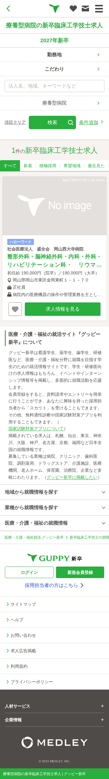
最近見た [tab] (96, 165)
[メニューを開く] (99, 9)
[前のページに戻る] (8, 8)
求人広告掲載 (23, 650)
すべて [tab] (10, 165)
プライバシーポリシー (32, 681)
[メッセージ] (85, 8)
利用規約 (19, 666)
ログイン (29, 572)
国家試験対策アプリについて (36, 428)
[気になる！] (15, 309)
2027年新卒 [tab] (54, 40)
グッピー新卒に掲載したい (72, 477)
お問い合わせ (23, 635)
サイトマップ (23, 604)
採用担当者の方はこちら (51, 585)
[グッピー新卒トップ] (54, 8)
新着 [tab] (28, 165)
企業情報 (54, 720)
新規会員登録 (80, 572)
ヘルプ (17, 619)
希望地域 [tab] (72, 165)
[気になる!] (73, 8)
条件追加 (88, 122)
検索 (52, 122)
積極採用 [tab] (47, 165)
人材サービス (54, 706)
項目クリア (15, 122)
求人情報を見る (63, 309)
